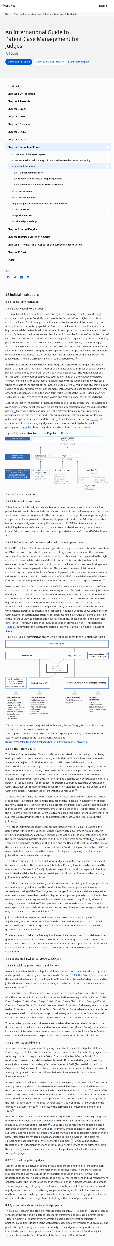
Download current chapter (50, 61)
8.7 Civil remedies (20, 209)
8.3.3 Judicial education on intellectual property (38, 184)
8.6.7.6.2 (37, 929)
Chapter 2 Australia (19, 101)
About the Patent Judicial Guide (28, 14)
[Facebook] (8, 277)
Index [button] (11, 259)
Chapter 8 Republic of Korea (24, 147)
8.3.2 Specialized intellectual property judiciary (38, 178)
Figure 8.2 (25, 427)
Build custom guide (79, 61)
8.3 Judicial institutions (23, 166)
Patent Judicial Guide (54, 14)
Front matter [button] (15, 86)
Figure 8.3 (10, 626)
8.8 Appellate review (21, 215)
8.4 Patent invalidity (21, 191)
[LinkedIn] (21, 277)
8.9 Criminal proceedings (24, 221)
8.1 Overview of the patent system (28, 154)
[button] (57, 93)
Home (8, 14)
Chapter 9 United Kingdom (23, 229)
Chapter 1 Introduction (21, 93)
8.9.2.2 (94, 419)
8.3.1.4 (73, 975)
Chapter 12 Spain (17, 252)
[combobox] (57, 286)
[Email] (28, 277)
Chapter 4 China (17, 116)
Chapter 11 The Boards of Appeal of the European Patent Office (45, 244)
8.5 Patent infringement (23, 197)
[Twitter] (15, 277)
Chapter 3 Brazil (17, 109)
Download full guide (19, 61)
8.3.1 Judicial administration (28, 172)
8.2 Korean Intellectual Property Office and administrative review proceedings (51, 160)
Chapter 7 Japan (17, 139)
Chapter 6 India (17, 132)
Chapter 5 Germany (19, 124)
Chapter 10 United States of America (29, 237)
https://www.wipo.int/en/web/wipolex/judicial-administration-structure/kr (46, 741)
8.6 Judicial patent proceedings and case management (39, 203)
